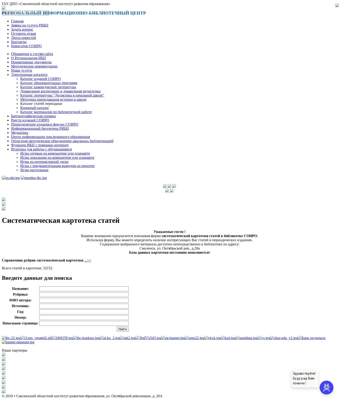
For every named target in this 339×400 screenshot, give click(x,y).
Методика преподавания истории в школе (53, 99)
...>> (87, 260)
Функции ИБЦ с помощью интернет (40, 145)
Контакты (19, 42)
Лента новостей (23, 38)
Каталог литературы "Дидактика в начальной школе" (62, 95)
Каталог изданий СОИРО (40, 79)
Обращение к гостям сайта (32, 54)
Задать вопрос (22, 29)
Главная (17, 21)
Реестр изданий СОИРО (30, 120)
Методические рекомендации (34, 66)
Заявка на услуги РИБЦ (29, 25)
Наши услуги (21, 70)
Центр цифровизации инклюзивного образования (50, 137)
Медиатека (19, 133)
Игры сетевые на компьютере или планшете (55, 153)
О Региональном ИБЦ (28, 58)
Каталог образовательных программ (48, 83)
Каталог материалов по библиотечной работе (56, 112)
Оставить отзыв (23, 33)
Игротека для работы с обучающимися (41, 149)
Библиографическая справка (33, 116)
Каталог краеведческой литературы (48, 87)
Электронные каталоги (29, 74)
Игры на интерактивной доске (44, 162)
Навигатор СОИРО (26, 46)
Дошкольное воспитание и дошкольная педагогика (60, 91)
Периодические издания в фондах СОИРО (44, 124)
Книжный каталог (34, 108)
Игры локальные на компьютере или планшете (57, 157)
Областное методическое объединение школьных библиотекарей (62, 141)
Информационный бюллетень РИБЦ (40, 128)
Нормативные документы (31, 62)
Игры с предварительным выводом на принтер (57, 166)
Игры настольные (34, 170)
